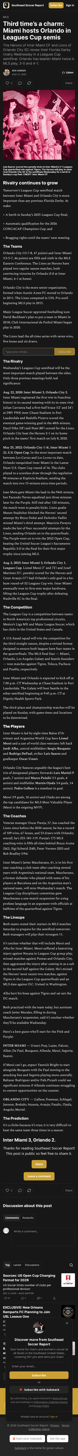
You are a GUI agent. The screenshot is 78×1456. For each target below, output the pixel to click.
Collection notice (39, 1429)
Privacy (54, 1425)
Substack (20, 1448)
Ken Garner (19, 70)
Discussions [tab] (32, 1265)
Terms (65, 1425)
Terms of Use (59, 1398)
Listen (69, 72)
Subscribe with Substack (41, 1389)
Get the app (57, 1438)
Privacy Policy (41, 1405)
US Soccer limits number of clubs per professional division (27, 1287)
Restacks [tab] (28, 1217)
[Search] (71, 1265)
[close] (67, 1323)
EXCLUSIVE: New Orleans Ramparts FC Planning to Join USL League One (26, 1312)
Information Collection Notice (51, 1402)
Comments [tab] (12, 1217)
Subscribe (56, 5)
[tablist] (19, 1218)
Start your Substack (29, 1438)
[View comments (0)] (20, 83)
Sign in (70, 5)
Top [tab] (7, 1265)
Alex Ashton (26, 1293)
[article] (39, 1286)
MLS (6, 16)
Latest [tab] (17, 1265)
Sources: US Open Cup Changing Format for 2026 (29, 1278)
